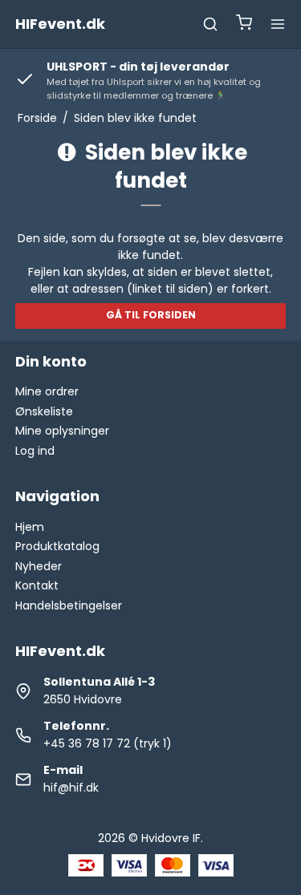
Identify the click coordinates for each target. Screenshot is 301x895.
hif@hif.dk (71, 788)
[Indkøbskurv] (244, 24)
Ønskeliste (44, 411)
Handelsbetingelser (68, 605)
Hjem (29, 527)
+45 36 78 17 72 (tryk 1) (107, 743)
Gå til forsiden (151, 315)
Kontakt (37, 585)
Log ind (35, 451)
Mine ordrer (47, 391)
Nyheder (38, 566)
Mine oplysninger (62, 431)
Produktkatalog (57, 546)
